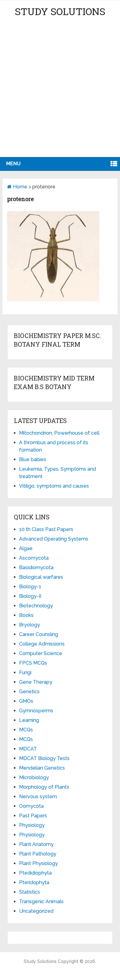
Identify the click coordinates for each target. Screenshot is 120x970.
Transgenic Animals (41, 901)
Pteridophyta (34, 882)
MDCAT (28, 749)
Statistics (29, 892)
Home (19, 187)
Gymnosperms (36, 711)
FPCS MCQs (33, 663)
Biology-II (30, 596)
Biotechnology (36, 606)
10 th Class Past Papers (46, 529)
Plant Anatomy (36, 844)
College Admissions (42, 644)
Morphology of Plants (44, 787)
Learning (29, 720)
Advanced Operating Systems (53, 539)
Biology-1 (30, 587)
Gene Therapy (35, 682)
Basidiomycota (36, 567)
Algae (26, 548)
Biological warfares (41, 577)
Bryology (29, 625)
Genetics (29, 691)
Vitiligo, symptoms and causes (54, 486)
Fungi (25, 672)
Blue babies (32, 459)
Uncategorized (36, 911)
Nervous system (38, 796)
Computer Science (40, 653)
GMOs (26, 701)
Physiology (32, 825)
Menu (13, 164)
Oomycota (31, 806)
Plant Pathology (37, 854)
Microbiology (34, 777)
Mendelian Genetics (42, 768)
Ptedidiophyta (35, 873)
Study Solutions (60, 11)
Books (26, 615)
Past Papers (33, 816)
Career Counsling (38, 634)
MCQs (26, 730)
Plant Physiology (38, 863)
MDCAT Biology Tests (44, 758)
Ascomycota (34, 558)
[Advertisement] (60, 94)
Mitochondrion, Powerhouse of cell (59, 433)
